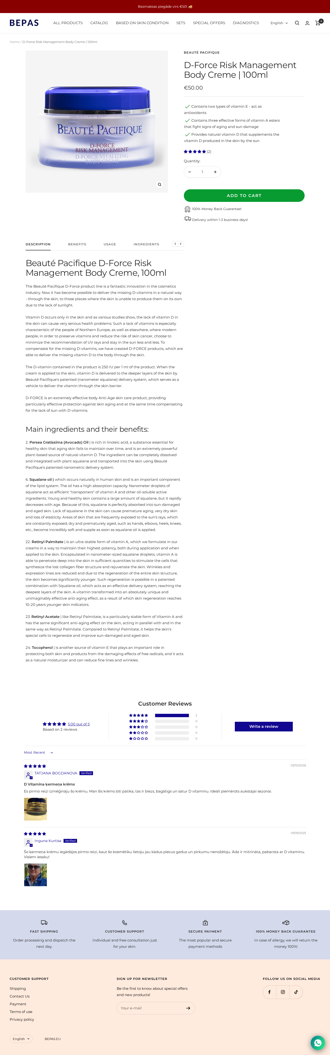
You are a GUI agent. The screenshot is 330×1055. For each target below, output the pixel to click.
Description (38, 244)
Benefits (77, 244)
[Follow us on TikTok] (296, 992)
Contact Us (19, 996)
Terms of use (21, 1011)
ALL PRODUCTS (68, 23)
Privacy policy (22, 1019)
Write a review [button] (263, 726)
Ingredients (146, 244)
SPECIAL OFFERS (209, 23)
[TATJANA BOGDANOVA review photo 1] (35, 809)
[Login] (307, 23)
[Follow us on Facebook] (269, 992)
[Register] (188, 1008)
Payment (18, 1004)
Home (15, 42)
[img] (35, 766)
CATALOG (99, 23)
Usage (110, 244)
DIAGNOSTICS (246, 23)
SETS (180, 23)
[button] (195, 151)
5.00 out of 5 (79, 724)
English (277, 23)
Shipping (18, 988)
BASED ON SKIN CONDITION (142, 23)
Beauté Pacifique (202, 52)
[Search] (297, 23)
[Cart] (317, 23)
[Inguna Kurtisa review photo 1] (35, 874)
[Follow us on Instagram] (282, 992)
